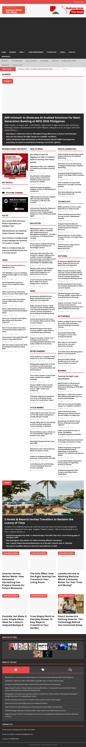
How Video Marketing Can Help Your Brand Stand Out (69, 193)
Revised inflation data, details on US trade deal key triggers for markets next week (42, 434)
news (21, 52)
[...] (17, 130)
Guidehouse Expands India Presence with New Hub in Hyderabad (68, 472)
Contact (72, 52)
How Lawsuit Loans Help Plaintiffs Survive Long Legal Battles (15, 338)
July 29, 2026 (63, 356)
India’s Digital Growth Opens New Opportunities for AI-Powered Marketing (70, 156)
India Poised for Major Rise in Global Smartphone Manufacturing (69, 246)
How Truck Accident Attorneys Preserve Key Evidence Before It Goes (14, 330)
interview (5, 61)
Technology (64, 201)
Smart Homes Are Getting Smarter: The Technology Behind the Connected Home (70, 621)
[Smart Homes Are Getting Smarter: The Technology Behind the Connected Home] (71, 604)
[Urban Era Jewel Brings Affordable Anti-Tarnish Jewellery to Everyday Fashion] (37, 654)
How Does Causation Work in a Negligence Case (13, 266)
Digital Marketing (67, 149)
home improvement (36, 52)
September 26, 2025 (38, 446)
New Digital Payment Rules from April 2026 (42, 442)
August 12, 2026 (8, 306)
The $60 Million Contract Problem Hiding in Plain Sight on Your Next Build (15, 275)
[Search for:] (72, 69)
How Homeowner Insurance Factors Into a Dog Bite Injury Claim (13, 284)
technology (52, 52)
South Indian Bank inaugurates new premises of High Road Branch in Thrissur (70, 463)
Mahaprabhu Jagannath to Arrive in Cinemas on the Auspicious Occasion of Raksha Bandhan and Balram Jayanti (42, 367)
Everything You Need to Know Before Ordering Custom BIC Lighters (33, 142)
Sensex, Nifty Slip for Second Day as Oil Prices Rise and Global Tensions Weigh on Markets (42, 424)
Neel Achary (6, 188)
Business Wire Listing (69, 61)
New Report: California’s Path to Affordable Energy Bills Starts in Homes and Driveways (41, 134)
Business (6, 74)
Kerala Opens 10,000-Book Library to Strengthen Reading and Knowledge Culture (42, 246)
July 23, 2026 (63, 365)
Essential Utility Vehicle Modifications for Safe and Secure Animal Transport (68, 361)
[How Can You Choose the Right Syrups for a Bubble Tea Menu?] (13, 646)
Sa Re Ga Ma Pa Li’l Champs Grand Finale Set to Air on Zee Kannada (42, 357)
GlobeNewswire (17, 61)
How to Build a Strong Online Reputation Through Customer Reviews (69, 184)
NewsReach (6, 56)
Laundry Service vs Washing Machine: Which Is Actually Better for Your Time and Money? (70, 579)
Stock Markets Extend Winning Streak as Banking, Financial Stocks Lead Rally (42, 466)
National (63, 256)
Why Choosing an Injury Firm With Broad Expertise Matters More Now (15, 347)
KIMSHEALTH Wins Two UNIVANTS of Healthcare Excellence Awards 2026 (42, 168)
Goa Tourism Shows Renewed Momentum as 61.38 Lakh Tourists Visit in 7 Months (39, 543)
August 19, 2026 (8, 270)
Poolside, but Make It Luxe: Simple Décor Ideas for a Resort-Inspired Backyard (14, 621)
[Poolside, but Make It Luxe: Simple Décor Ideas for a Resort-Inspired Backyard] (15, 604)
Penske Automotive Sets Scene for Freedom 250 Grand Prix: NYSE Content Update (42, 321)
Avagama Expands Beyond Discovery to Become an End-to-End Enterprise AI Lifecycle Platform (70, 227)
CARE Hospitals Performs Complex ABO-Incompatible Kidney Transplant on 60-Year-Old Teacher (43, 200)
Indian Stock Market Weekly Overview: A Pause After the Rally (42, 457)
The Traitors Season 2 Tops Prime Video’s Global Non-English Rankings (42, 377)
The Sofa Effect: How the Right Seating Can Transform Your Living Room (43, 578)
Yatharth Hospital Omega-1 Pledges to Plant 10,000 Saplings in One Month (43, 189)
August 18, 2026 (8, 288)
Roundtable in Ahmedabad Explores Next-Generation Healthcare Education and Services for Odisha (40, 179)
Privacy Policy (18, 65)
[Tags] (43, 669)
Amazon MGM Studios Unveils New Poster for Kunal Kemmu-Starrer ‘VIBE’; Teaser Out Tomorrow (41, 388)
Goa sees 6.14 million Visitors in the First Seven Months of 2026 (31, 546)
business (12, 52)
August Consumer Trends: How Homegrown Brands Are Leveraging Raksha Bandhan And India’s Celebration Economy (42, 341)
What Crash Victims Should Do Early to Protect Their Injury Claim (15, 293)
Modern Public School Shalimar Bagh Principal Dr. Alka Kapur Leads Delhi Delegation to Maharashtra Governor (41, 271)
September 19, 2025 (38, 461)
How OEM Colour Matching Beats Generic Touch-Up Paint (70, 353)
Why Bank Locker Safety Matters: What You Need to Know (42, 450)
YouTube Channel (14, 193)
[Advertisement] (43, 33)
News (32, 291)
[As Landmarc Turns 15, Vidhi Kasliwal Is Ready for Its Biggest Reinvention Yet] (32, 646)
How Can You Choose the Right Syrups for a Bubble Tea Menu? (31, 137)
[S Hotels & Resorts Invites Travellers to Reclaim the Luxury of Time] (43, 514)
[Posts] (15, 669)
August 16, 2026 (64, 348)
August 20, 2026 (36, 393)
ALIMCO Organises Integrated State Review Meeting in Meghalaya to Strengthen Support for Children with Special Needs (70, 451)
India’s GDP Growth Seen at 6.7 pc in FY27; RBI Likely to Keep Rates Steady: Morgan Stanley (42, 415)
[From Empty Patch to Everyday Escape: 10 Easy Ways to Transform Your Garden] (43, 604)
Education (35, 223)
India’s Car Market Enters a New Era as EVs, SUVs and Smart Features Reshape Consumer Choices (70, 324)
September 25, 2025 (38, 453)
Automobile (64, 316)
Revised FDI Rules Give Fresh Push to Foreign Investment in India (70, 441)
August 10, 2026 (8, 334)
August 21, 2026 (36, 173)
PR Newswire (44, 61)
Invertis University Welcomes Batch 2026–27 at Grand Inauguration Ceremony (41, 282)
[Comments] (70, 669)
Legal (5, 260)
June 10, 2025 (36, 470)
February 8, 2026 (37, 438)
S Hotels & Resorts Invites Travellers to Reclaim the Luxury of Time (38, 521)
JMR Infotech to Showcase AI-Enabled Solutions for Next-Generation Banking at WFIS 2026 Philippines (42, 119)
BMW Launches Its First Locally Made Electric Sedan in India (69, 208)
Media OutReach (31, 61)
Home (4, 52)
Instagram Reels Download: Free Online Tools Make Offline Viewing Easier (71, 175)
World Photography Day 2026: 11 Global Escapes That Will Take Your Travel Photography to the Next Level (43, 536)
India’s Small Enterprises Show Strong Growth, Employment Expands (69, 216)
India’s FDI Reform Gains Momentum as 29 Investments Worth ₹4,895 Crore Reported (40, 139)
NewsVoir (55, 61)
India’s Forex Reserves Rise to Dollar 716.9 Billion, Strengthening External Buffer (69, 432)
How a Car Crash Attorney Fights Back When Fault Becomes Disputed (14, 320)
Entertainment (37, 351)
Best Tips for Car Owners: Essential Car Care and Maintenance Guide (67, 344)
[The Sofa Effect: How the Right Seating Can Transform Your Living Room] (43, 561)
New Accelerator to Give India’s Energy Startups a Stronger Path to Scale (70, 237)
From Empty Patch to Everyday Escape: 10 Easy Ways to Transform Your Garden (42, 622)
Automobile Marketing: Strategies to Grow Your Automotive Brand (67, 335)
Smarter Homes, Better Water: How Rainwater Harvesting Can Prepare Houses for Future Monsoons (13, 581)
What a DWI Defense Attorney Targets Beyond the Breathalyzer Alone (15, 311)
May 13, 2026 (35, 419)
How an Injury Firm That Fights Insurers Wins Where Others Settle (13, 301)
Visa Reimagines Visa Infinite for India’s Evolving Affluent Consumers (34, 540)
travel (62, 52)
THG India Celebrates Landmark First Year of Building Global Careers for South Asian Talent (42, 398)
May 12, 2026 (35, 428)
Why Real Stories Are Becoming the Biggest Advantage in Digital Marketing (70, 166)
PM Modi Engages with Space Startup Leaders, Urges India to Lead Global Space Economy (42, 330)
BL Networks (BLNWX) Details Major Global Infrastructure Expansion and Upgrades (41, 298)
